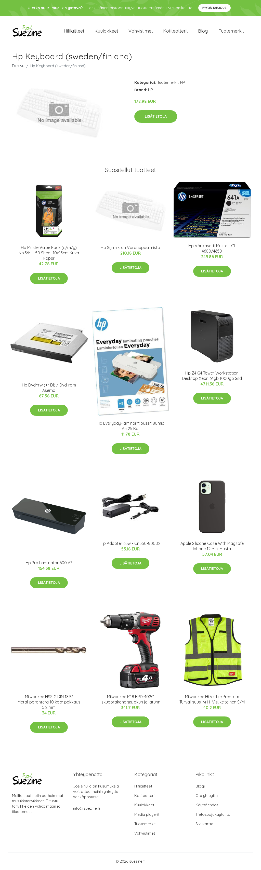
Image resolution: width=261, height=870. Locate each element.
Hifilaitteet (74, 31)
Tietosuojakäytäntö (212, 814)
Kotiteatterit (175, 31)
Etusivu (18, 65)
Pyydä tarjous (214, 8)
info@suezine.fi (86, 808)
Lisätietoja (156, 116)
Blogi (203, 31)
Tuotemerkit (231, 31)
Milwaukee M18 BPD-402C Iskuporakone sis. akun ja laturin (130, 699)
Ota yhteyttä (206, 795)
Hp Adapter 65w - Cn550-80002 (130, 543)
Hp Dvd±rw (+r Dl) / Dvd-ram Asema (49, 387)
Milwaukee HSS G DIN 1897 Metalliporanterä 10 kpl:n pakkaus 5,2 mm (49, 702)
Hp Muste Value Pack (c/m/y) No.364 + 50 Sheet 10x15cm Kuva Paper (49, 253)
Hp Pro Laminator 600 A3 (48, 562)
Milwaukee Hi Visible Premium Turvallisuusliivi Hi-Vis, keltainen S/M (212, 699)
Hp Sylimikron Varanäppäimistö (130, 247)
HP (182, 82)
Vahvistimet (140, 31)
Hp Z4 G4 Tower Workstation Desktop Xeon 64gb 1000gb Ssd (212, 375)
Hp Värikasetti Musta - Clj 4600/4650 (212, 248)
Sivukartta (204, 823)
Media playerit (146, 814)
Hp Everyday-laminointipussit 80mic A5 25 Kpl (130, 426)
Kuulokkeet (106, 31)
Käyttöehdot (206, 805)
